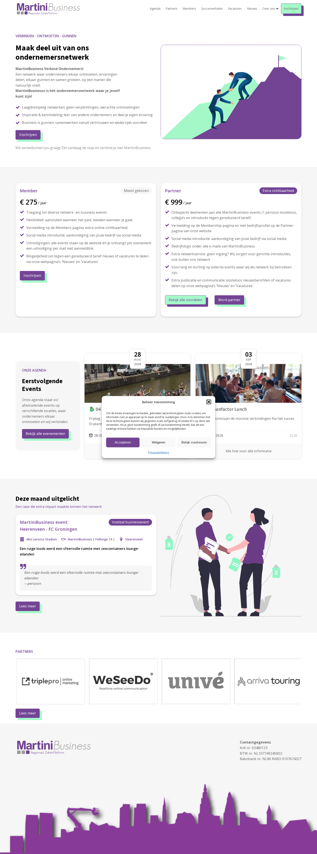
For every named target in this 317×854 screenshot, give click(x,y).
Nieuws (252, 8)
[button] (209, 402)
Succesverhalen (212, 8)
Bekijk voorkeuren (194, 442)
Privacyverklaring (158, 452)
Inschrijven (291, 8)
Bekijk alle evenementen (45, 433)
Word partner (229, 299)
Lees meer (27, 606)
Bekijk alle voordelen (185, 299)
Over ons (268, 8)
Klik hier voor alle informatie (248, 451)
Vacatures (235, 8)
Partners (171, 8)
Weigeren (158, 442)
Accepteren (123, 442)
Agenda (155, 8)
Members (189, 8)
